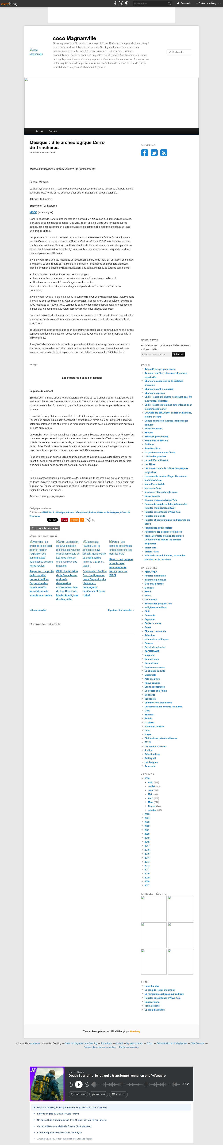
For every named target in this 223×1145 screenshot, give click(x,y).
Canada (149, 643)
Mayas (148, 734)
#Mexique (60, 512)
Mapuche (149, 655)
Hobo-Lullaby (152, 986)
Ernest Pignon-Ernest (156, 436)
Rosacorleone (152, 1001)
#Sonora (70, 512)
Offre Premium (197, 1043)
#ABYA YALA (48, 512)
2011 (147, 869)
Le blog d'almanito (155, 1009)
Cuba (147, 730)
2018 (147, 841)
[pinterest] (127, 3)
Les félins (150, 464)
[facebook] (115, 3)
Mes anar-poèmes (154, 583)
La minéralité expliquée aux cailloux (164, 993)
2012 (147, 865)
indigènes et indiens (156, 607)
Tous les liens (152, 1005)
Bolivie (148, 718)
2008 (147, 881)
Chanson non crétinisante (158, 702)
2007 (147, 885)
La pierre (149, 722)
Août (150, 782)
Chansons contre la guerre (159, 388)
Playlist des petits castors (158, 527)
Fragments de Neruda (156, 440)
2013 (147, 861)
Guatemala (150, 674)
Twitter (154, 152)
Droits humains (153, 623)
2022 (147, 826)
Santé (148, 627)
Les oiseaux (151, 599)
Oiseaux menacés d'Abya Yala (161, 500)
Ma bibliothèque (153, 480)
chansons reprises (154, 726)
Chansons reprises (155, 393)
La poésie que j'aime (156, 690)
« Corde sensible (38, 610)
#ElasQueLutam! (153, 428)
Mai (150, 794)
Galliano (149, 444)
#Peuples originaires (86, 512)
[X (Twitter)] (121, 3)
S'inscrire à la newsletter (44, 528)
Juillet (151, 786)
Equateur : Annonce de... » (121, 610)
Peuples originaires (155, 575)
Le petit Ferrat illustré (156, 460)
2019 (147, 837)
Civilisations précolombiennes (161, 738)
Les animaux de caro (156, 746)
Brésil (148, 591)
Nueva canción (152, 496)
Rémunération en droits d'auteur (172, 1043)
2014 (147, 857)
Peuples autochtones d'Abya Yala (162, 511)
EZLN (148, 742)
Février (152, 806)
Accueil (39, 131)
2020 (147, 833)
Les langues (151, 762)
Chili (147, 611)
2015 (147, 853)
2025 (147, 814)
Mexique (149, 587)
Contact (53, 131)
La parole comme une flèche (160, 452)
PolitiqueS (150, 758)
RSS (163, 152)
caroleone (35, 1043)
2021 (147, 830)
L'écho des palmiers (155, 456)
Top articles (106, 1043)
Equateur (149, 714)
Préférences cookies (129, 1046)
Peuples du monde (155, 515)
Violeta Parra (152, 551)
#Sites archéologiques (108, 512)
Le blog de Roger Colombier (160, 989)
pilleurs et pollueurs (155, 579)
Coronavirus (151, 663)
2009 (147, 877)
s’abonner (80, 1094)
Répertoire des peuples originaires (163, 531)
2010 (147, 873)
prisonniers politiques (156, 639)
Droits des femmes (155, 686)
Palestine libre (152, 754)
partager (100, 1094)
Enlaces (149, 432)
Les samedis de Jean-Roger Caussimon (166, 476)
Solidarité (150, 694)
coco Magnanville (74, 38)
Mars (150, 802)
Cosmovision (152, 659)
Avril (150, 798)
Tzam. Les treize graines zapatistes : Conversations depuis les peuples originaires (164, 539)
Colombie (150, 615)
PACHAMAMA (152, 651)
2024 (147, 818)
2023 (147, 822)
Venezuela (150, 698)
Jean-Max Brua (152, 448)
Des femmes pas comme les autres (163, 706)
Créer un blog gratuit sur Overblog (81, 1043)
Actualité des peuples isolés (160, 369)
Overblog (135, 1031)
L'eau (147, 710)
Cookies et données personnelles (100, 1046)
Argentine (150, 619)
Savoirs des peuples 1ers (158, 603)
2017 (147, 845)
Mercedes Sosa (153, 488)
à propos (120, 1094)
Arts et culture (152, 678)
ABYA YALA (151, 571)
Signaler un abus (134, 1043)
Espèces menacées (155, 667)
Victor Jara (150, 547)
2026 (147, 778)
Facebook (144, 152)
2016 (147, 849)
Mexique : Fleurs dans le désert (161, 492)
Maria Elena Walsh (155, 484)
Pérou (148, 595)
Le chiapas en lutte (155, 670)
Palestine (150, 635)
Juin (150, 790)
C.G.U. (150, 1043)
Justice (148, 750)
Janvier (152, 810)
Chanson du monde (155, 631)
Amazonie (150, 766)
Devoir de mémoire (155, 647)
